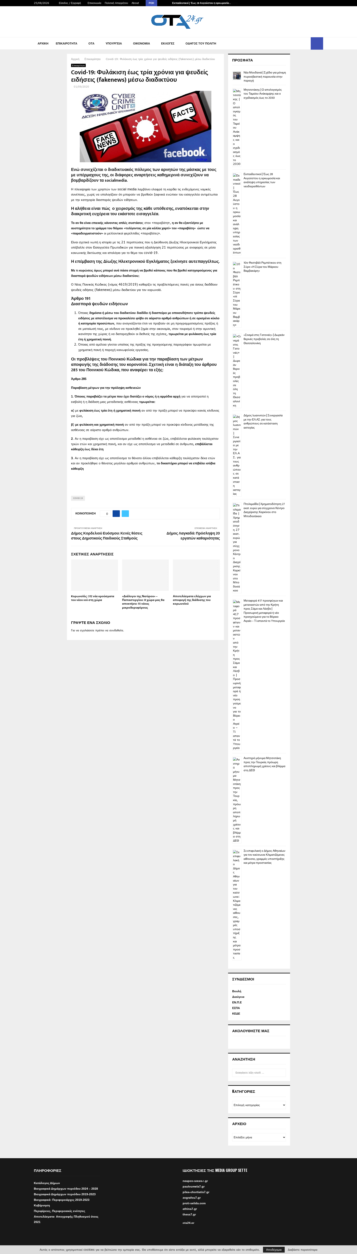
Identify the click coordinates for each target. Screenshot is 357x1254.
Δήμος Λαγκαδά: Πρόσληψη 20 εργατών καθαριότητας (193, 536)
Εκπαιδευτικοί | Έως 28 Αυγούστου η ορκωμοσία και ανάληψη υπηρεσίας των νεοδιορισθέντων (262, 180)
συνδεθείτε (116, 630)
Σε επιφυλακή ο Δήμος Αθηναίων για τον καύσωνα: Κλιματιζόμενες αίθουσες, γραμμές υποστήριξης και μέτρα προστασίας (264, 856)
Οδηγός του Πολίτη (201, 43)
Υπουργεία (114, 43)
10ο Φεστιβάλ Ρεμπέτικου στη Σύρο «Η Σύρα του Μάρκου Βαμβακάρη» (262, 266)
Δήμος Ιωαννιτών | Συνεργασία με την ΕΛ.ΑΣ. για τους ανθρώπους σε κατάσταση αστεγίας (263, 421)
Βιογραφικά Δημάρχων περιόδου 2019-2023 (65, 1194)
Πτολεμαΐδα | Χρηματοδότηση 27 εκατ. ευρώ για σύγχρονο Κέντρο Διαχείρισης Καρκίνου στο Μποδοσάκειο (264, 510)
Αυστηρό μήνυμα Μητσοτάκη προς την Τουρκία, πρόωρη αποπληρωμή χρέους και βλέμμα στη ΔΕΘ (264, 764)
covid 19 (78, 498)
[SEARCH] (281, 1073)
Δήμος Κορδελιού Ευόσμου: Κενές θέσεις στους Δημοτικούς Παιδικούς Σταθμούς (106, 536)
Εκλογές (167, 43)
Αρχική (43, 43)
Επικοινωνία (94, 3)
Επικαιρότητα (66, 43)
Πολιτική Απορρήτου (116, 3)
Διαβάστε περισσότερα (302, 1249)
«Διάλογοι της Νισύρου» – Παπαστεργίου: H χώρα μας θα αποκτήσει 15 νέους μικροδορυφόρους (143, 602)
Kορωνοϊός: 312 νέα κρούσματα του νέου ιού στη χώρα (92, 598)
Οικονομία (141, 43)
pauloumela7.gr (194, 1194)
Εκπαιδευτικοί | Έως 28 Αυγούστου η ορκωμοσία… (201, 3)
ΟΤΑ (91, 43)
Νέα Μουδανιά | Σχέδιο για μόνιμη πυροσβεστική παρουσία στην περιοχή (265, 76)
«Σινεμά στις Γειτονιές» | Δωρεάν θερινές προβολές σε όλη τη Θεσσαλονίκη (264, 339)
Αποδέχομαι (274, 1249)
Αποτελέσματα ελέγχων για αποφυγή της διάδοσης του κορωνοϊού (192, 600)
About (135, 3)
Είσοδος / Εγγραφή (69, 3)
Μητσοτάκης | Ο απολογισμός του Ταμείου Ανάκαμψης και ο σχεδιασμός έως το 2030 (263, 93)
